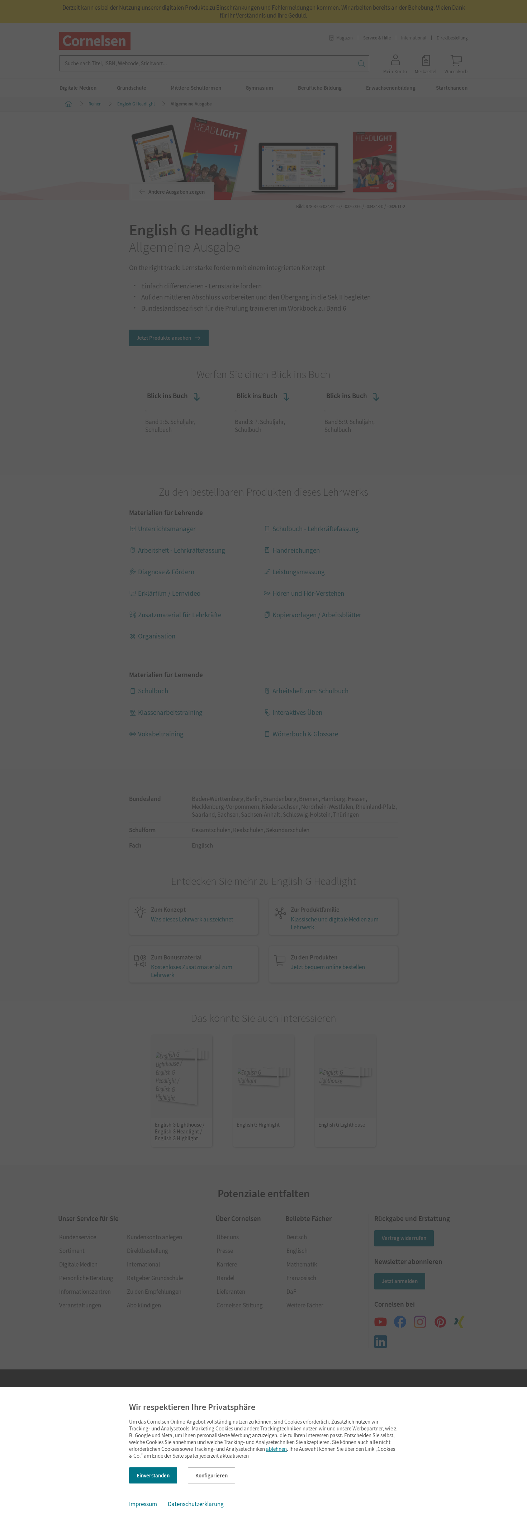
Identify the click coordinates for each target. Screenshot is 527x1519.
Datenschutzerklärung (196, 1504)
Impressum (143, 1504)
